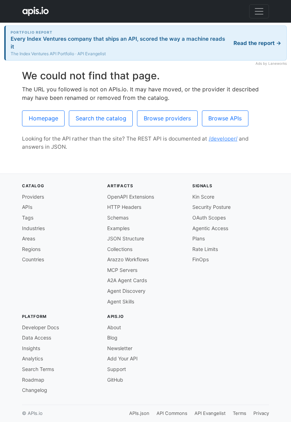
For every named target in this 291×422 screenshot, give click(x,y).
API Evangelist (210, 413)
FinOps (200, 259)
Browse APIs (225, 118)
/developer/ (223, 138)
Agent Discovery (126, 291)
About (114, 327)
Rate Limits (205, 249)
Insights (31, 348)
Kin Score (203, 197)
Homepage (43, 118)
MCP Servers (122, 270)
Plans (198, 238)
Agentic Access (210, 228)
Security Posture (211, 207)
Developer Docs (40, 327)
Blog (112, 338)
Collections (119, 249)
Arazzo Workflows (128, 259)
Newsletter (119, 348)
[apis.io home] (35, 11)
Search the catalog (101, 118)
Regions (31, 249)
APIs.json (139, 413)
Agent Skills (120, 301)
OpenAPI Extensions (130, 197)
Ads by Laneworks (271, 63)
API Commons (172, 413)
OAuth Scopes (209, 218)
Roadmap (33, 380)
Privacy (261, 413)
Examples (118, 228)
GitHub (115, 380)
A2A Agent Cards (127, 280)
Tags (27, 218)
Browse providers (167, 118)
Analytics (32, 358)
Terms (239, 413)
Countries (33, 259)
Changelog (34, 390)
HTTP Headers (124, 207)
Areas (28, 238)
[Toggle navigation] (259, 11)
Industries (33, 228)
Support (116, 369)
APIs (27, 207)
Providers (33, 197)
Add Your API (122, 358)
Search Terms (38, 369)
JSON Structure (125, 238)
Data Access (36, 338)
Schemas (117, 218)
